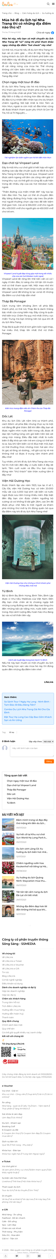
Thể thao (17, 1181)
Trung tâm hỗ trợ (10, 1002)
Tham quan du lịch (11, 1187)
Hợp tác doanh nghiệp (13, 991)
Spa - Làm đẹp (9, 1225)
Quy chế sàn (8, 1028)
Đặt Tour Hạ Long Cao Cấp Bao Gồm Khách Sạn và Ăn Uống (28, 718)
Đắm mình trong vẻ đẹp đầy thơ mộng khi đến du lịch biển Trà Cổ (32, 822)
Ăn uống (6, 1102)
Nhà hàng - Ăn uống (12, 1214)
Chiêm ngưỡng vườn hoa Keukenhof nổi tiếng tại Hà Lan (31, 865)
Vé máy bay (41, 1199)
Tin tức (5, 972)
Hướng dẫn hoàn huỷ (13, 1013)
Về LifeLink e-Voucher (13, 964)
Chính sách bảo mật (12, 1025)
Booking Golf (8, 1126)
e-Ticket (6, 1161)
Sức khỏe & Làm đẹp (12, 1114)
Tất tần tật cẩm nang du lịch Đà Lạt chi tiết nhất (32, 894)
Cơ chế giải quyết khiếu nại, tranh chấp (21, 1032)
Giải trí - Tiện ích (10, 1238)
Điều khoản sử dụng (12, 983)
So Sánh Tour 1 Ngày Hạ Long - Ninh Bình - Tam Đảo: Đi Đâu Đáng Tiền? (27, 703)
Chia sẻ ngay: (44, 32)
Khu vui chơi (22, 1170)
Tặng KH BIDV (22, 1108)
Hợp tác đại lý (9, 995)
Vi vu (11, 732)
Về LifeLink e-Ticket (12, 961)
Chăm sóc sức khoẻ (11, 1228)
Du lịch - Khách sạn (11, 1123)
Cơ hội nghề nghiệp (12, 980)
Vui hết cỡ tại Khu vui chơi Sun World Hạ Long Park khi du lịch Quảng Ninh (32, 836)
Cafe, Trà (26, 1106)
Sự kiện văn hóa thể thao (14, 1178)
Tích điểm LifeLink (11, 1006)
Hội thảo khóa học (32, 1181)
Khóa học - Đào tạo (11, 1150)
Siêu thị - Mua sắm (11, 1235)
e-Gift (5, 1209)
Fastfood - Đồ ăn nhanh (13, 1218)
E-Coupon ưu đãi (10, 1130)
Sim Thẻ (33, 1190)
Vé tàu (5, 1199)
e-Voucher (7, 1085)
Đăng (49, 761)
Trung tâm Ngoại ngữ (33, 1154)
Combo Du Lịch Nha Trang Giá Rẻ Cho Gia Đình (27, 711)
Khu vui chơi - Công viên (14, 1094)
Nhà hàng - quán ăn (11, 1106)
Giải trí (41, 1094)
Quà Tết (6, 1145)
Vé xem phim (8, 1170)
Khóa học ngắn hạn (11, 1154)
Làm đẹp (6, 1117)
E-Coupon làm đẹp (31, 1133)
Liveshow (6, 1181)
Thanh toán (8, 1017)
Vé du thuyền (21, 1190)
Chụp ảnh (32, 1094)
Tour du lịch (8, 1190)
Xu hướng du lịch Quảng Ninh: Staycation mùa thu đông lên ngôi (30, 879)
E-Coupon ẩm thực (11, 1133)
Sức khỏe (16, 1117)
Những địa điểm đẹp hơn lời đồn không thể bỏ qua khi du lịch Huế (31, 908)
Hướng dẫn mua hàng (13, 1010)
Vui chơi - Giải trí (10, 1091)
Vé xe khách (15, 1199)
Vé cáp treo (28, 1199)
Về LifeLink (7, 957)
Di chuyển (7, 1196)
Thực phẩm (7, 1108)
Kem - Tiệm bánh (40, 1106)
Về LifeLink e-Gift (10, 968)
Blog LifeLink (8, 976)
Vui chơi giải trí (9, 1166)
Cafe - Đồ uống (9, 1221)
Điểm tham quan (38, 1170)
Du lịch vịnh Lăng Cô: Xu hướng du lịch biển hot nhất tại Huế (31, 850)
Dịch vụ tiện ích (10, 1141)
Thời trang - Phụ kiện (21, 1145)
